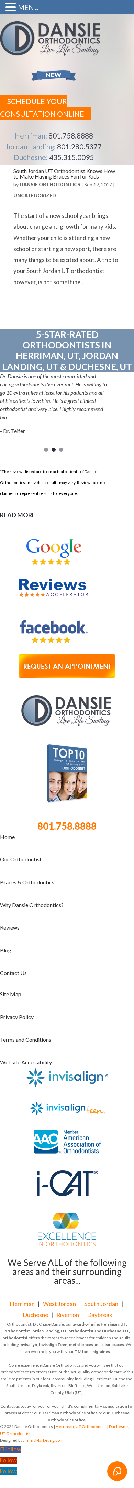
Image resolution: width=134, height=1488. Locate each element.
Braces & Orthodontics (27, 882)
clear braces (112, 1344)
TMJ (79, 1351)
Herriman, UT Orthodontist (81, 1426)
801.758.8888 (70, 135)
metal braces (81, 1344)
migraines (100, 1351)
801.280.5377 (79, 146)
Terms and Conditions (25, 1039)
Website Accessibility (26, 1062)
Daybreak (99, 1314)
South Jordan (101, 1303)
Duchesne (35, 1314)
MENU (28, 7)
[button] (11, 8)
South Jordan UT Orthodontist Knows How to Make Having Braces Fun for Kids (64, 174)
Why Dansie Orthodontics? (32, 904)
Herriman (22, 1303)
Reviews (10, 927)
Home (7, 836)
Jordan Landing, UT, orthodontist (62, 1330)
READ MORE (17, 515)
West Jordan (59, 1303)
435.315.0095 (71, 157)
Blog (5, 950)
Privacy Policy (17, 1017)
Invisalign (28, 1344)
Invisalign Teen (53, 1344)
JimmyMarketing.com (43, 1440)
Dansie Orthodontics (50, 184)
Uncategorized (34, 195)
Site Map (10, 994)
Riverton (67, 1314)
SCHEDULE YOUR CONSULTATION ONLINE (42, 107)
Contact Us (13, 973)
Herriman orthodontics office (69, 1412)
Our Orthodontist (21, 859)
